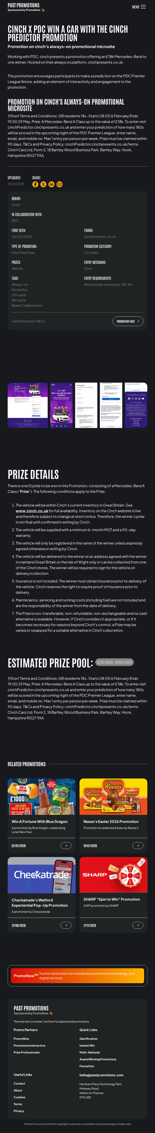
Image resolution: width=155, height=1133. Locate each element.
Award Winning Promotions (98, 1059)
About (18, 1090)
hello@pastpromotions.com (102, 1075)
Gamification (88, 1038)
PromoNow (21, 1038)
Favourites (87, 1066)
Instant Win (87, 1045)
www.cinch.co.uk (32, 510)
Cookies (19, 1097)
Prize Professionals (27, 1052)
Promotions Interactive (29, 1045)
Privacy (19, 1111)
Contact (19, 1083)
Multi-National (90, 1052)
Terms (18, 1104)
